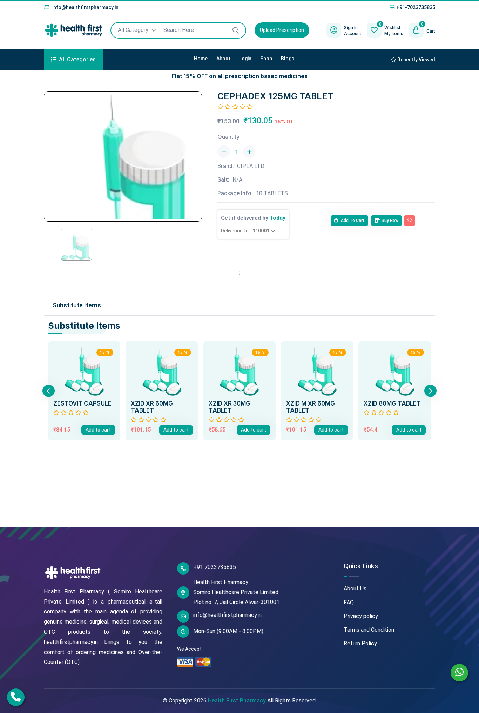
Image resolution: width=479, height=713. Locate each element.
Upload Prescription (282, 30)
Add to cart (352, 220)
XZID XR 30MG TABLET (229, 407)
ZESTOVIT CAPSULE (82, 403)
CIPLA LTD (250, 166)
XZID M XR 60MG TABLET (310, 407)
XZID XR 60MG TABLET (152, 407)
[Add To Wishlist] (409, 220)
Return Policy (360, 643)
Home (201, 58)
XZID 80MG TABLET (392, 403)
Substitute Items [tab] (77, 305)
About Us (355, 588)
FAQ (349, 602)
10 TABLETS (272, 193)
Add (98, 430)
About (223, 58)
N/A (237, 179)
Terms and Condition (369, 629)
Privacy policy (361, 616)
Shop (266, 58)
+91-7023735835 (415, 7)
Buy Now (390, 220)
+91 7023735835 (214, 567)
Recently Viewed (415, 59)
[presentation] (48, 391)
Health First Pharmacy (237, 700)
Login (245, 58)
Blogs (287, 58)
